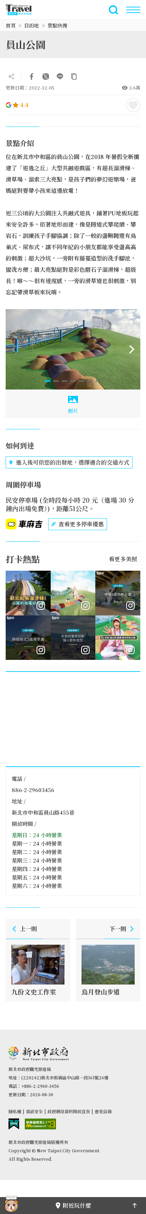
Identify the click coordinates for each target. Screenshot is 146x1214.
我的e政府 (14, 1123)
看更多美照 (123, 559)
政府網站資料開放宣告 (68, 1111)
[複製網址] (74, 76)
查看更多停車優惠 (81, 524)
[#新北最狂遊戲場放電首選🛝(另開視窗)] (28, 593)
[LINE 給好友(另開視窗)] (60, 76)
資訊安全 (34, 1111)
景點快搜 (57, 25)
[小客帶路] (11, 1205)
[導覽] (133, 10)
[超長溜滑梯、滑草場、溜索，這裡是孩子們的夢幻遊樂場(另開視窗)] (73, 593)
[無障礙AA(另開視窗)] (40, 1123)
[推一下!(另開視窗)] (46, 76)
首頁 (11, 25)
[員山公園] (73, 349)
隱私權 (15, 1111)
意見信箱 (103, 1111)
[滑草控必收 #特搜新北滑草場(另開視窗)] (28, 637)
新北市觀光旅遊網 (23, 10)
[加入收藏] (133, 105)
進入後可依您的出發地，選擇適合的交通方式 (72, 462)
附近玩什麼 (77, 1205)
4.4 (24, 105)
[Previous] (14, 349)
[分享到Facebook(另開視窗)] (31, 76)
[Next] (131, 349)
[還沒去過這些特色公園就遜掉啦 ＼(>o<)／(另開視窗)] (117, 637)
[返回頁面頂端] (134, 1205)
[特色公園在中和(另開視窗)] (117, 593)
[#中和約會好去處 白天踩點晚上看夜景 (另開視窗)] (73, 637)
